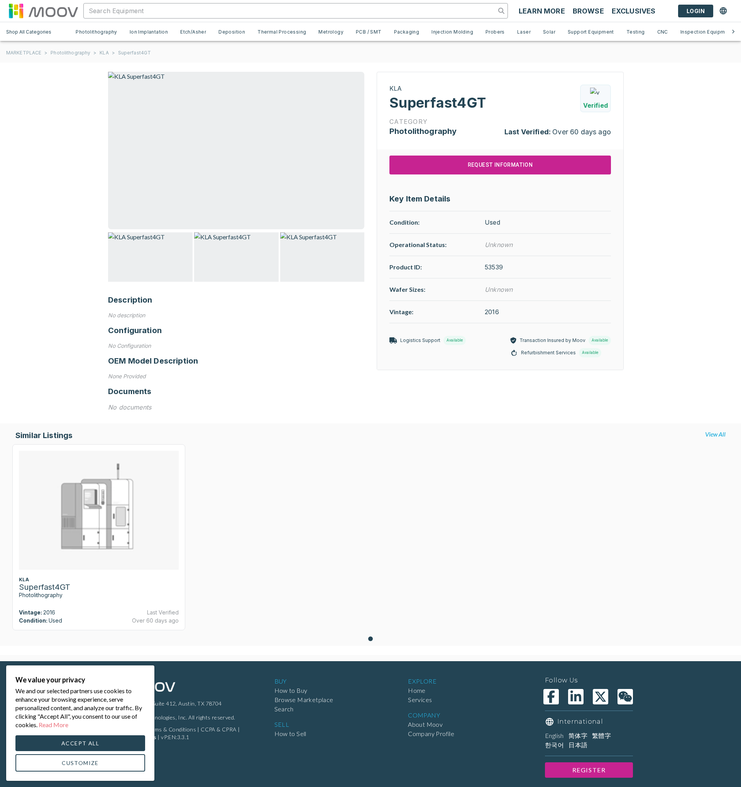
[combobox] (290, 10)
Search (284, 709)
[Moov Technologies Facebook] (551, 696)
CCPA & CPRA (218, 729)
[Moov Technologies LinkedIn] (576, 696)
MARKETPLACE (23, 53)
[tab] (96, 31)
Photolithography (70, 53)
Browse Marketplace (303, 699)
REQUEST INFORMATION (500, 165)
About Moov (425, 724)
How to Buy (291, 690)
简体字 (577, 735)
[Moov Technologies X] (600, 696)
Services (420, 699)
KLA (104, 53)
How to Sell (290, 733)
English (554, 735)
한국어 (554, 744)
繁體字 (601, 735)
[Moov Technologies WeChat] (625, 696)
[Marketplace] (43, 11)
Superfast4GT (134, 53)
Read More (53, 724)
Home (417, 690)
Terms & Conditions (171, 729)
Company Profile (431, 733)
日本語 (577, 744)
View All (715, 434)
